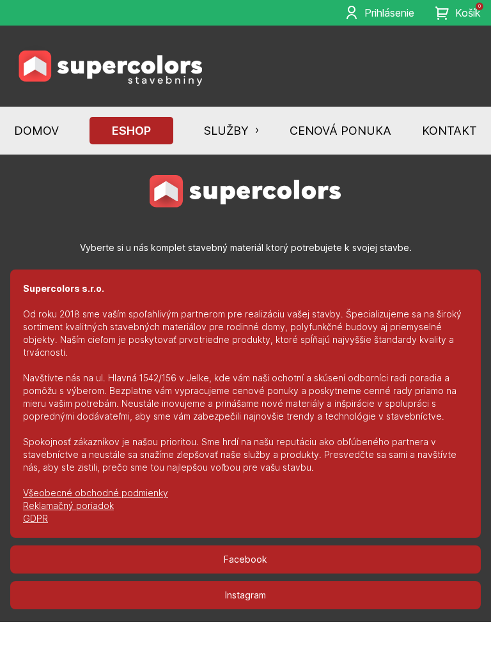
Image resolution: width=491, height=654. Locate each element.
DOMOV (36, 130)
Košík (468, 12)
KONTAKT (449, 130)
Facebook (245, 559)
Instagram (245, 594)
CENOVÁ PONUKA (340, 130)
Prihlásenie (389, 12)
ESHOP (131, 130)
